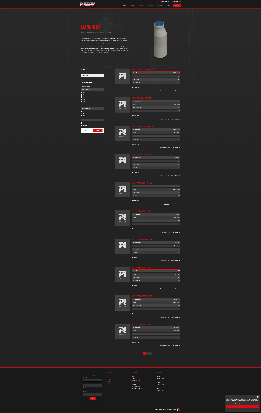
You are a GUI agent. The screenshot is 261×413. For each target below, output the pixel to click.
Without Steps (86, 123)
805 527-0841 (176, 1)
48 (83, 92)
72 (83, 97)
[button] (258, 396)
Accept (242, 407)
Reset (86, 130)
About (108, 377)
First (84, 382)
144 (84, 101)
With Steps (85, 125)
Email (85, 391)
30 (83, 113)
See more (83, 104)
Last (84, 387)
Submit (92, 398)
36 (83, 115)
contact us (166, 90)
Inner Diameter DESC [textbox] (88, 75)
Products (109, 379)
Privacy (108, 383)
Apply (97, 130)
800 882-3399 (163, 1)
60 (83, 95)
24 (83, 111)
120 (84, 99)
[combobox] (92, 75)
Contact (108, 381)
